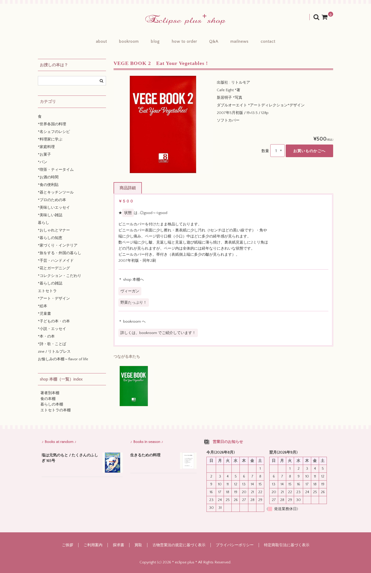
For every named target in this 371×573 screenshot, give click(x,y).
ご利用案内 (93, 545)
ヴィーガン (129, 291)
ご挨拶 (67, 545)
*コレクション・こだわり (59, 276)
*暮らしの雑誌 (50, 283)
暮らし (43, 223)
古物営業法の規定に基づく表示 (178, 545)
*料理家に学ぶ (50, 139)
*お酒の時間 (48, 177)
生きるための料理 (145, 455)
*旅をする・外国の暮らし (59, 253)
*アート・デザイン (54, 298)
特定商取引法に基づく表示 (286, 545)
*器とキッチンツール (56, 192)
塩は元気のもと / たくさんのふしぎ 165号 (70, 458)
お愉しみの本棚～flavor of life (63, 359)
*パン (42, 162)
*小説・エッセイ (52, 329)
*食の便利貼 (48, 185)
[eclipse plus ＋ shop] (185, 20)
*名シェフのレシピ (54, 132)
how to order (184, 41)
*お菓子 (44, 154)
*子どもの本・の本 (54, 321)
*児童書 (44, 314)
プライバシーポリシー (235, 545)
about (101, 41)
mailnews (239, 41)
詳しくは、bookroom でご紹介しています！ (158, 333)
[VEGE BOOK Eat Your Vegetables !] (134, 386)
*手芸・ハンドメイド (56, 260)
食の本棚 (48, 399)
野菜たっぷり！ (133, 302)
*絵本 (42, 306)
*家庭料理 (46, 147)
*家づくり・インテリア (57, 245)
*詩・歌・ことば (52, 344)
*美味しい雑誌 (50, 215)
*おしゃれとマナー (54, 230)
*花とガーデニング (54, 268)
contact (268, 41)
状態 (128, 213)
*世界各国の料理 (52, 124)
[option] (163, 124)
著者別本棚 (49, 393)
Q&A (213, 41)
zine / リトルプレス (54, 351)
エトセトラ (47, 291)
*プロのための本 (52, 200)
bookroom (129, 41)
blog (155, 41)
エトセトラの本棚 (55, 410)
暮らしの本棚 (51, 404)
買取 (138, 545)
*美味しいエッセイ (54, 207)
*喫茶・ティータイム (56, 170)
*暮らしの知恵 (50, 238)
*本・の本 (46, 336)
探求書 (118, 545)
